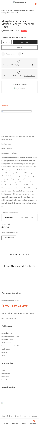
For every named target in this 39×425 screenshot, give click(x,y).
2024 (10, 10)
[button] (37, 3)
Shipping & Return (29, 76)
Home (3, 10)
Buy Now (19, 47)
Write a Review (9, 238)
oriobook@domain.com (9, 318)
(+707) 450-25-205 (15, 306)
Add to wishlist (10, 54)
